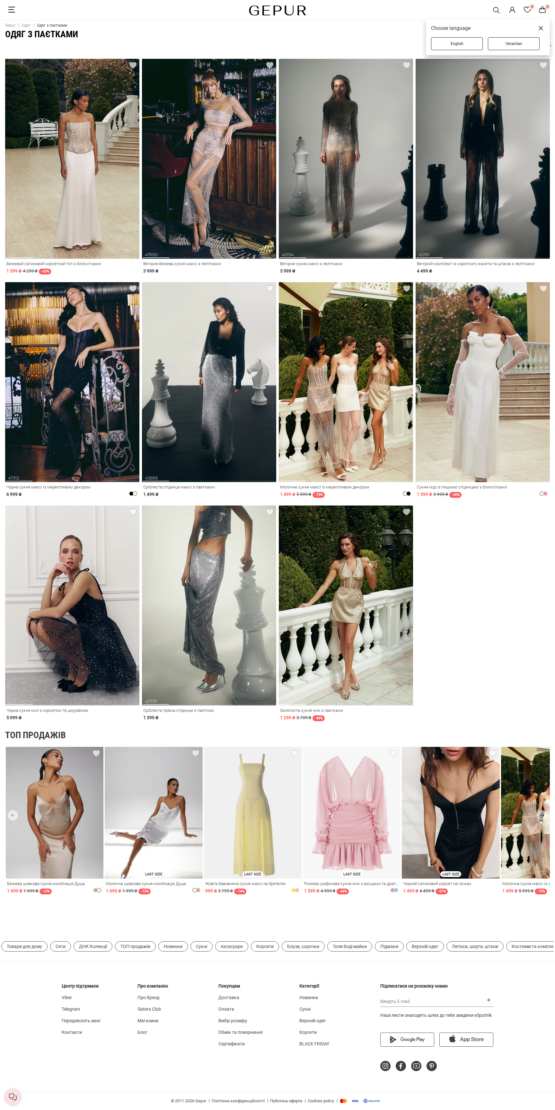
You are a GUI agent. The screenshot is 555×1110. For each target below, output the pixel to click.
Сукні (201, 946)
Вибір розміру (232, 1020)
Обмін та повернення (240, 1032)
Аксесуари (232, 946)
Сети (61, 946)
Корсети (265, 946)
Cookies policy (321, 1100)
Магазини (147, 1020)
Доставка (228, 997)
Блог (142, 1032)
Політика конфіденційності (238, 1100)
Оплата (226, 1009)
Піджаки (389, 946)
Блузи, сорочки (303, 946)
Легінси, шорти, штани (475, 946)
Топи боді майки (350, 946)
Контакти (72, 1032)
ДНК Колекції (93, 946)
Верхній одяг (425, 946)
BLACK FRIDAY (314, 1043)
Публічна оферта (286, 1100)
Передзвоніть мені (81, 1020)
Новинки (173, 946)
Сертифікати (231, 1043)
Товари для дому (24, 946)
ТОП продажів (135, 946)
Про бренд (148, 997)
